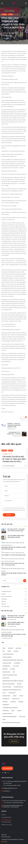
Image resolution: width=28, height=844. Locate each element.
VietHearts (19, 710)
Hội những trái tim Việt (18, 686)
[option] (14, 459)
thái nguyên (20, 701)
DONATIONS (5, 668)
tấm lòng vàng (5, 710)
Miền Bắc (10, 14)
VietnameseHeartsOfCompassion (9, 716)
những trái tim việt (15, 698)
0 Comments (7, 38)
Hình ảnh (3, 814)
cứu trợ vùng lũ (16, 666)
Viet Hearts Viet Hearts (7, 713)
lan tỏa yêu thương (6, 695)
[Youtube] (5, 773)
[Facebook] (2, 773)
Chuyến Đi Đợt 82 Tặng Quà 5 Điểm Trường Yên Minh (13, 660)
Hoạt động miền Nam (6, 820)
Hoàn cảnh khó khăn (6, 822)
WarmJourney (22, 716)
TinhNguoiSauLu (6, 704)
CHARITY (9, 651)
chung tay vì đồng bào (7, 657)
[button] (26, 3)
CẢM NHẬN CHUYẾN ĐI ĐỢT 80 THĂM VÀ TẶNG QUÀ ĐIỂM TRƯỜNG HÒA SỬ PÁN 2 (14, 459)
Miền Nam (14, 604)
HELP (14, 671)
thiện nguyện (13, 701)
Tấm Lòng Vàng (14, 606)
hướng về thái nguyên (7, 686)
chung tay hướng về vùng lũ (8, 654)
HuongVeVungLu (6, 677)
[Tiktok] (8, 773)
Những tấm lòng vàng (6, 824)
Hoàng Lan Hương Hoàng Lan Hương (10, 674)
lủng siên (21, 695)
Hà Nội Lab (19, 683)
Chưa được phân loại (14, 591)
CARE (4, 651)
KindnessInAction (12, 692)
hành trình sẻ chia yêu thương (8, 683)
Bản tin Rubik (18, 648)
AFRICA (4, 648)
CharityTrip (16, 651)
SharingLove (5, 701)
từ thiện (12, 710)
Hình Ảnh (14, 594)
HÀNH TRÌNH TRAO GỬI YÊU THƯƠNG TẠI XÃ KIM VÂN (13, 680)
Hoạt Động (4, 14)
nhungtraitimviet (9, 33)
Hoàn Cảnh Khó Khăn (14, 596)
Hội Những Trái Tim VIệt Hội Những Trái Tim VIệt (12, 689)
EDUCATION (12, 668)
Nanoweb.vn (4, 841)
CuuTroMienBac (17, 663)
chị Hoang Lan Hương (7, 663)
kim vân (4, 692)
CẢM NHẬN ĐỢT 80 (6, 666)
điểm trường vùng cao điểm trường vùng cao (11, 722)
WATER (4, 719)
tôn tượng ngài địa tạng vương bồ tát (10, 707)
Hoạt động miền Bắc (6, 817)
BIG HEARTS (10, 648)
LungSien (15, 695)
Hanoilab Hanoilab (6, 671)
